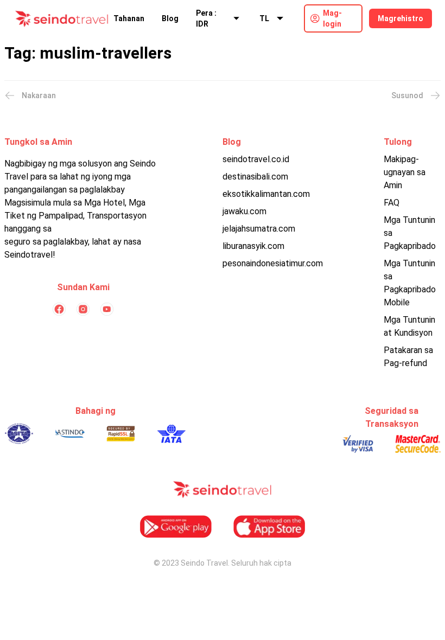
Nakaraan (39, 95)
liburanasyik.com (253, 246)
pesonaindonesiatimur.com (273, 263)
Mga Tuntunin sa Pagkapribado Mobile (410, 283)
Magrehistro (400, 18)
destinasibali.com (255, 176)
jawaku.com (244, 211)
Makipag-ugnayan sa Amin (404, 172)
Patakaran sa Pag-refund (408, 356)
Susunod (407, 95)
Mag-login (332, 18)
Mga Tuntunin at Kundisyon (409, 326)
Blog (170, 18)
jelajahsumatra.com (259, 228)
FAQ (391, 202)
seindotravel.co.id (256, 159)
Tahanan (128, 18)
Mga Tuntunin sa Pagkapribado (410, 233)
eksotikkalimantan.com (266, 194)
